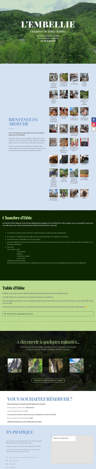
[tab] (48, 314)
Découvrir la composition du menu (20, 314)
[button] (6, 366)
